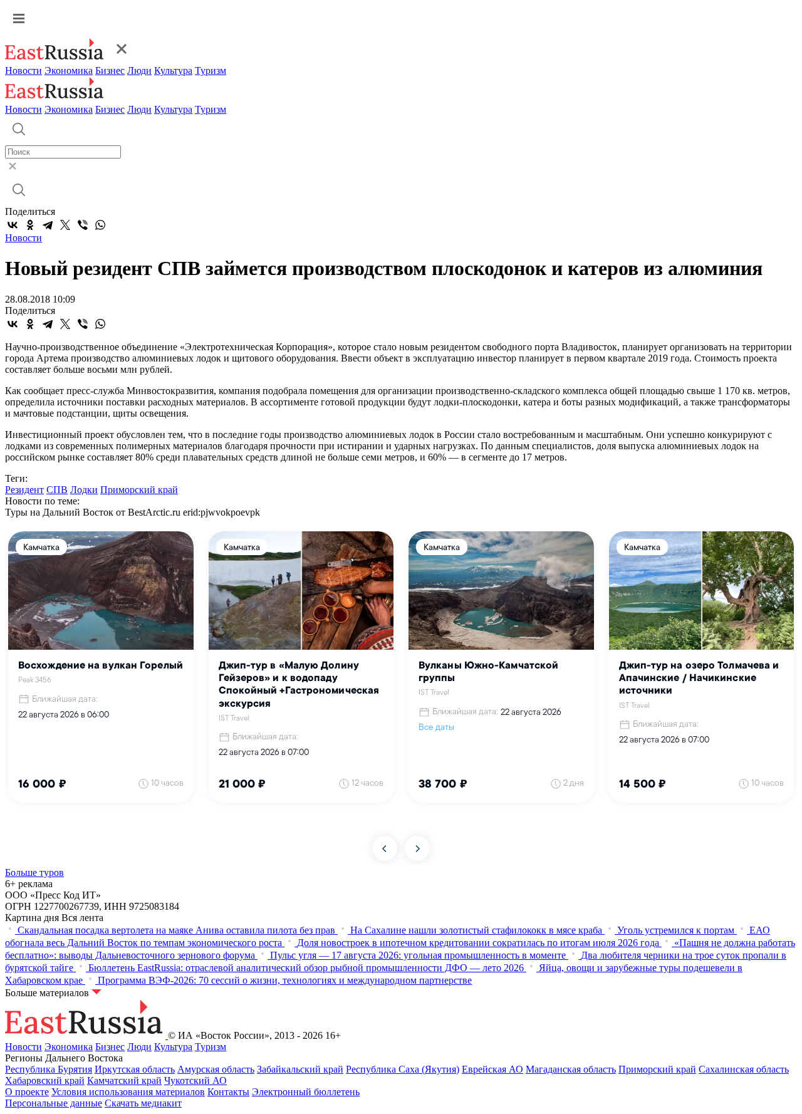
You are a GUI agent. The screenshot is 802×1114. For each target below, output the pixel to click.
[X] (65, 224)
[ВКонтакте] (12, 224)
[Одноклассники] (30, 224)
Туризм (210, 70)
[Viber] (82, 224)
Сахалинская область (744, 1069)
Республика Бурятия (48, 1069)
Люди (139, 70)
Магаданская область (571, 1069)
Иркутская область (135, 1069)
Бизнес (110, 70)
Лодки (84, 489)
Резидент (24, 489)
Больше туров (34, 872)
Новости (23, 70)
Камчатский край (124, 1080)
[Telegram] (47, 224)
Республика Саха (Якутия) (402, 1069)
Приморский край (139, 489)
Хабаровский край (45, 1080)
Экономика (68, 70)
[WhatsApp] (100, 224)
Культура (173, 70)
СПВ (57, 489)
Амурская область (215, 1069)
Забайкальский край (300, 1069)
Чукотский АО (195, 1080)
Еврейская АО (492, 1069)
